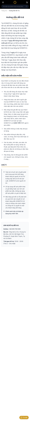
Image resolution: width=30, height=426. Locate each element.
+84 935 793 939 (14, 229)
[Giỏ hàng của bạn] (27, 2)
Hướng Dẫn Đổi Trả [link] (14, 10)
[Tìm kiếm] (26, 6)
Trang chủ (4, 10)
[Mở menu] (3, 2)
